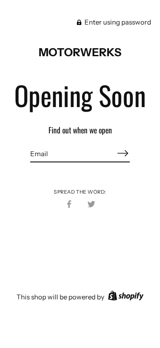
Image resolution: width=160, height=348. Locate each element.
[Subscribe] (122, 153)
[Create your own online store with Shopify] (125, 297)
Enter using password (117, 22)
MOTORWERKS (80, 52)
